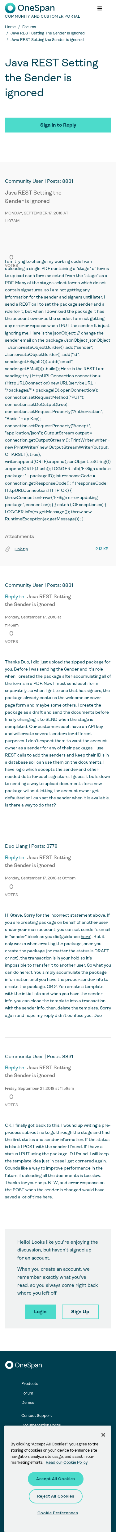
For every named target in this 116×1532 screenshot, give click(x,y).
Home (10, 27)
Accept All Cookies (55, 1478)
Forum (27, 1393)
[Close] (103, 1435)
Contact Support (36, 1415)
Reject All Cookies (56, 1496)
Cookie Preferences (57, 1513)
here (85, 936)
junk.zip (21, 549)
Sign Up (80, 1311)
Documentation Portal (41, 1425)
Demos (27, 1402)
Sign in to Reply (58, 125)
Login (40, 1311)
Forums (29, 27)
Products (29, 1383)
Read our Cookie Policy (67, 1462)
